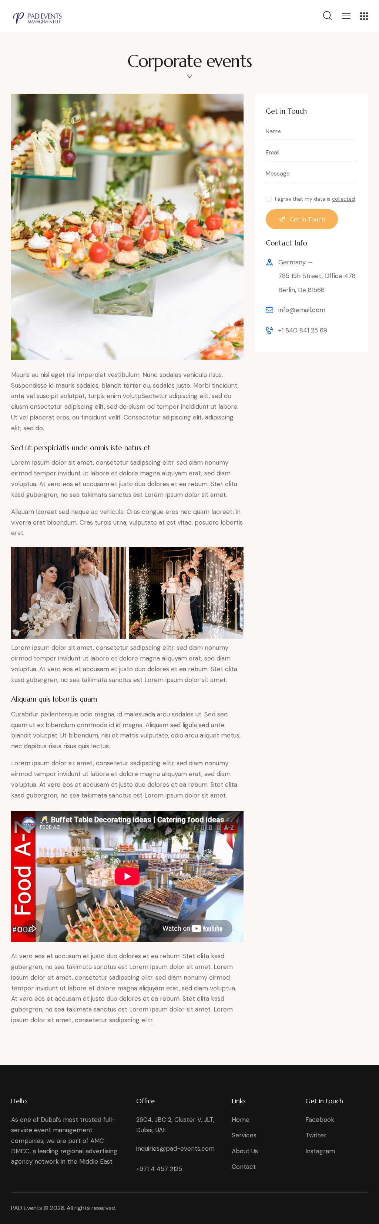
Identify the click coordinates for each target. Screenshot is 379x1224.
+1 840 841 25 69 (302, 330)
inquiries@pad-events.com (175, 1148)
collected (343, 199)
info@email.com (301, 310)
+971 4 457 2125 (159, 1169)
